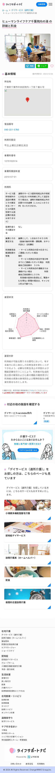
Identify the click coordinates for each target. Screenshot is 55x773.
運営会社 (29, 764)
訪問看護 (5, 703)
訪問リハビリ (7, 709)
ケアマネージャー (9, 648)
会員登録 (41, 4)
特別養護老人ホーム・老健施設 (14, 740)
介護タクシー (7, 688)
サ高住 (4, 730)
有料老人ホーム (8, 733)
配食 (3, 685)
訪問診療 (5, 700)
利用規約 (41, 764)
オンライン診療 (8, 713)
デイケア (5, 706)
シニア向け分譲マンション (12, 737)
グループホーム (8, 663)
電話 (32, 66)
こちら (31, 390)
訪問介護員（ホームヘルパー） (14, 638)
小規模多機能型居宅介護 (12, 666)
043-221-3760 (11, 129)
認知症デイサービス (10, 660)
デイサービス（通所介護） (12, 635)
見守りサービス (8, 721)
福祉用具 (5, 641)
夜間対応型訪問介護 (10, 644)
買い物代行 (6, 681)
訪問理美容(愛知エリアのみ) (13, 691)
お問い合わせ (16, 764)
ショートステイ (8, 651)
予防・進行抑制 (8, 669)
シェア (44, 66)
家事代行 (5, 678)
